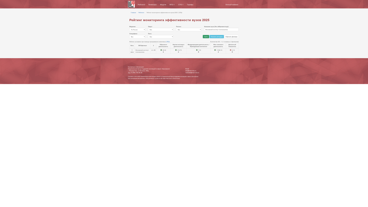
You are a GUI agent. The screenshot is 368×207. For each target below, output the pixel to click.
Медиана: (132, 26)
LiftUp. (168, 42)
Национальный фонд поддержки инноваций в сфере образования (180, 76)
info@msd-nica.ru (190, 71)
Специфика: (133, 33)
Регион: (178, 26)
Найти (206, 37)
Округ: (150, 26)
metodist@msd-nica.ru (192, 73)
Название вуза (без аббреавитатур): (216, 26)
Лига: (150, 33)
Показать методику (217, 37)
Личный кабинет (231, 4)
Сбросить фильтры (231, 37)
